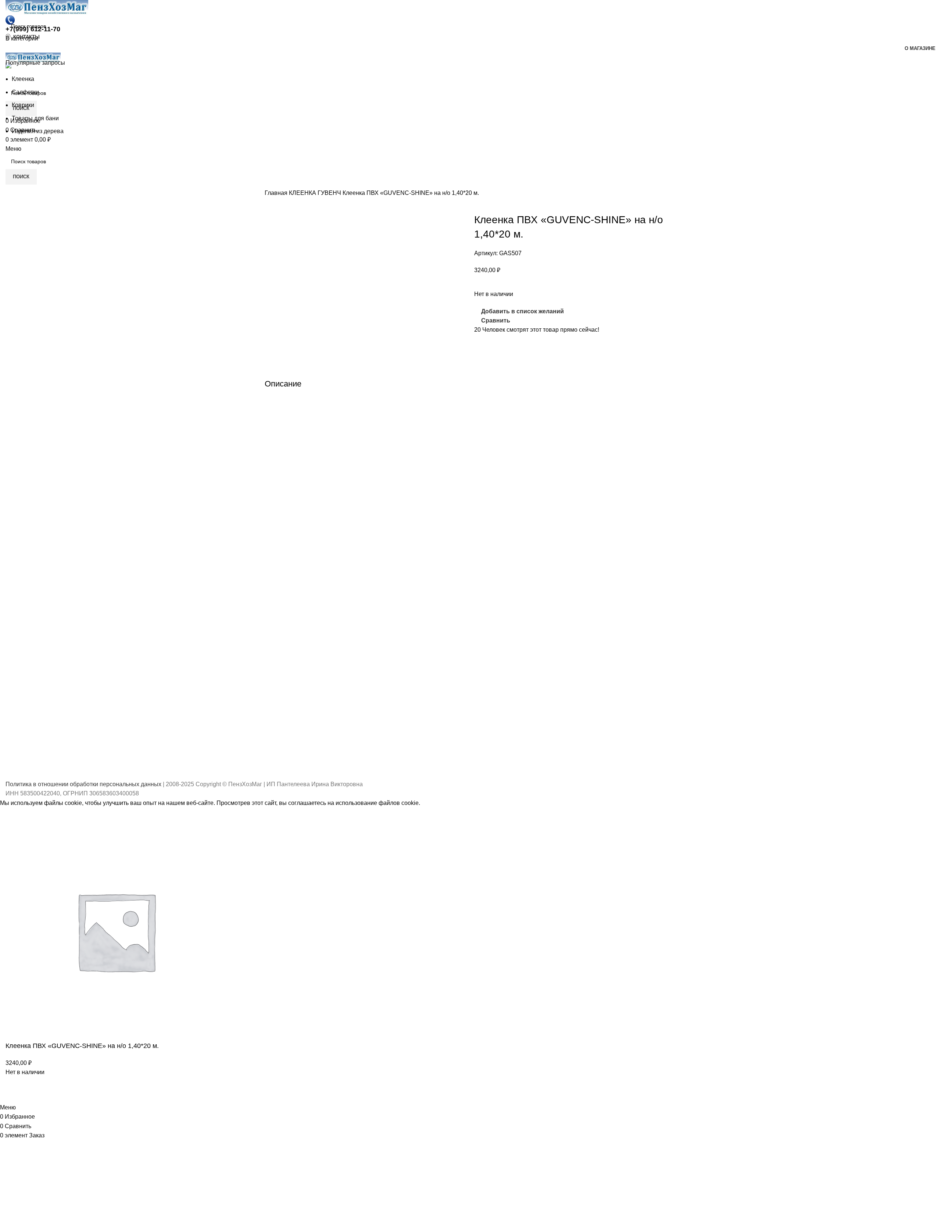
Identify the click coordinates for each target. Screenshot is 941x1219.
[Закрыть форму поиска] (9, 9)
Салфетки (25, 92)
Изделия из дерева (38, 131)
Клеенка (23, 79)
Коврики (23, 105)
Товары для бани (35, 118)
